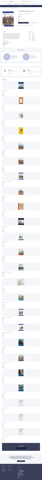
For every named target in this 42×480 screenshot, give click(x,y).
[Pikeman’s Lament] (20, 342)
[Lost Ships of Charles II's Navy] (21, 85)
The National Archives (4, 289)
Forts (2, 287)
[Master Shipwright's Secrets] (21, 221)
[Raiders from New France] (20, 236)
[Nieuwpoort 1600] (20, 251)
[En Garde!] (20, 372)
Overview (3, 467)
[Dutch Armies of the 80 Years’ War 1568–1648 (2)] (20, 312)
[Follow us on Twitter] (21, 468)
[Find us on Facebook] (18, 468)
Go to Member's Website (10, 73)
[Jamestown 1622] (20, 146)
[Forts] (21, 282)
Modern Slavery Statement (4, 470)
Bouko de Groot (3, 319)
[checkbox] (20, 17)
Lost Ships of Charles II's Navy (5, 90)
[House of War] (21, 100)
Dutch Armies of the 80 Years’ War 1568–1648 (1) (7, 332)
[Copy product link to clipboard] (7, 29)
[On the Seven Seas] (20, 388)
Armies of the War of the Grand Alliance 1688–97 (7, 181)
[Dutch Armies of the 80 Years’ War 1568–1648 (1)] (20, 327)
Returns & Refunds (10, 470)
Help (8, 467)
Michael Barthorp (14, 56)
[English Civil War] (21, 206)
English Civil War (3, 211)
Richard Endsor (3, 92)
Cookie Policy (3, 471)
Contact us (9, 468)
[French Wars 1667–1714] (21, 417)
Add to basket (23, 22)
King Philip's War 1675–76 (4, 196)
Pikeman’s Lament (4, 347)
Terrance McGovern (3, 304)
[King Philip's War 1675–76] (20, 191)
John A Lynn (3, 424)
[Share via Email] (6, 29)
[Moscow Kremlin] (21, 161)
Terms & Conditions (3, 469)
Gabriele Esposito (3, 183)
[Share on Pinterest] (5, 29)
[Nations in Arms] (21, 115)
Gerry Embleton (33, 56)
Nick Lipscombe (3, 213)
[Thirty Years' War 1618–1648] (21, 432)
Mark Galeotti (3, 168)
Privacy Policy (3, 468)
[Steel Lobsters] (21, 130)
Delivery (9, 469)
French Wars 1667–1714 (4, 422)
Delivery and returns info (21, 25)
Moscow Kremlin (3, 166)
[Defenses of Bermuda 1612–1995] (20, 297)
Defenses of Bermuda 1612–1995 (5, 302)
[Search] (31, 1)
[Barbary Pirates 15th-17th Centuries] (20, 357)
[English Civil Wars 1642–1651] (21, 403)
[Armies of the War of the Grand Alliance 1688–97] (21, 176)
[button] (35, 1)
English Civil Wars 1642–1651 (5, 408)
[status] (21, 19)
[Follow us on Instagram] (20, 468)
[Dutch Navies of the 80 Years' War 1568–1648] (21, 267)
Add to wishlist (35, 22)
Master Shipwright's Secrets (5, 226)
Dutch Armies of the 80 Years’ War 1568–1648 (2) (7, 317)
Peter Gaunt (3, 410)
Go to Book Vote (29, 73)
